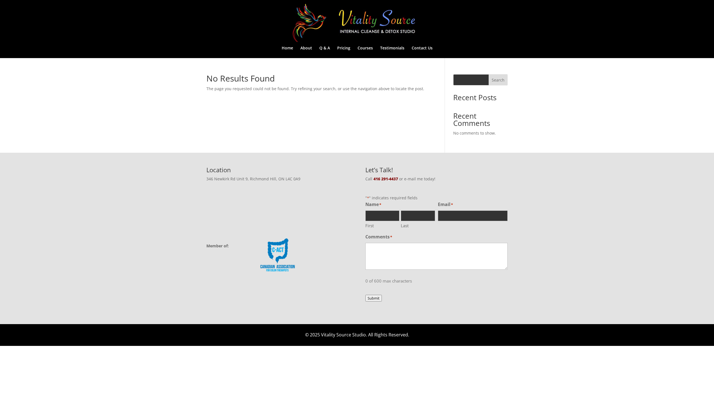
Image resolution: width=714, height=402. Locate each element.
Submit (374, 298)
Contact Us (422, 48)
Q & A (324, 48)
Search (498, 80)
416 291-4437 (385, 178)
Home (287, 48)
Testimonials (392, 48)
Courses (365, 48)
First (369, 225)
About (306, 48)
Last (405, 225)
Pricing (343, 48)
